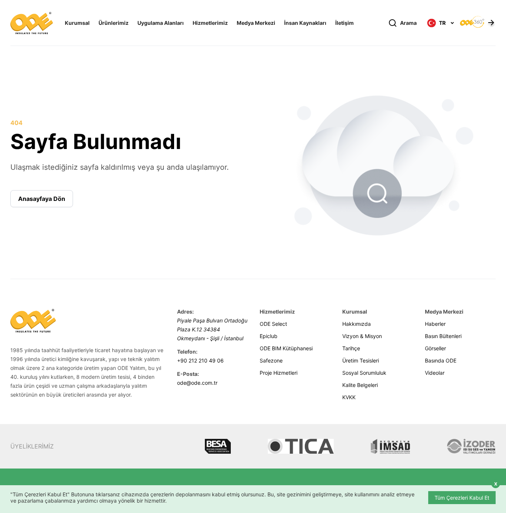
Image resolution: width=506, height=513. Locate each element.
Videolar (435, 373)
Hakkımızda (356, 324)
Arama (408, 23)
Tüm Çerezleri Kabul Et (462, 497)
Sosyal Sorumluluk (364, 373)
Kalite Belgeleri (360, 385)
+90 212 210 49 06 (200, 360)
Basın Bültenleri (443, 336)
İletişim (344, 23)
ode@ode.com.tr (197, 383)
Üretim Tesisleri (360, 360)
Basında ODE (440, 360)
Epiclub (268, 336)
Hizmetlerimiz (210, 23)
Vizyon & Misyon (362, 336)
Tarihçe (351, 348)
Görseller (435, 348)
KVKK (349, 397)
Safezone (271, 360)
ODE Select (273, 324)
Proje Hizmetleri (278, 373)
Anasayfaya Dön (41, 198)
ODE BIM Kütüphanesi (286, 348)
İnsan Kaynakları (305, 23)
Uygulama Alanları (160, 23)
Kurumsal (77, 23)
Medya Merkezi (256, 23)
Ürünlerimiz (114, 23)
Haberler (435, 324)
